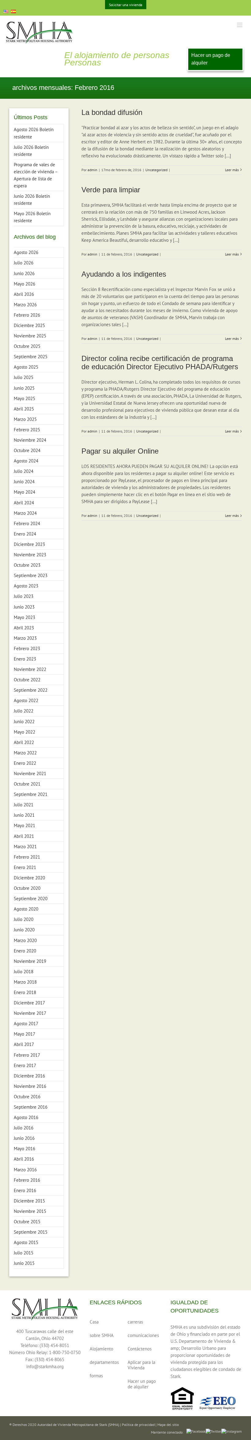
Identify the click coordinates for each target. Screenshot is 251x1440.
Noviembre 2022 (30, 669)
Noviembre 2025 (30, 336)
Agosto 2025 (26, 367)
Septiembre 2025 (30, 356)
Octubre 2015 (27, 1222)
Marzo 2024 (25, 513)
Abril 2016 (24, 1159)
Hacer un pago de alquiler (210, 59)
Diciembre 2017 (29, 1003)
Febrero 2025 (27, 430)
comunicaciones (143, 1335)
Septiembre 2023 (30, 575)
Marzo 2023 (25, 638)
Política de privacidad (138, 1424)
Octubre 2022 (27, 680)
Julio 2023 (23, 596)
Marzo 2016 (25, 1170)
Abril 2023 (24, 628)
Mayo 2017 (24, 1034)
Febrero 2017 (27, 1055)
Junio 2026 (24, 273)
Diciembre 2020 (29, 878)
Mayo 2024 (24, 492)
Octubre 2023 (27, 565)
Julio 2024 (23, 471)
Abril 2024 (24, 503)
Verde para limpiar (110, 190)
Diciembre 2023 (29, 544)
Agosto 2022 (26, 700)
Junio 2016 (24, 1138)
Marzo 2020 (25, 940)
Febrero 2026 (27, 315)
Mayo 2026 (24, 284)
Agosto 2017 (26, 1023)
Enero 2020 (25, 951)
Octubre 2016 (27, 1096)
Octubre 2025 (27, 346)
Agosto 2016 (26, 1117)
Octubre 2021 (27, 784)
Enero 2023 (25, 659)
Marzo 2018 (25, 982)
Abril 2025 (24, 409)
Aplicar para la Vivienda (141, 1365)
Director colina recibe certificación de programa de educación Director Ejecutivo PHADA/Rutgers (159, 362)
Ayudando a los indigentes (123, 274)
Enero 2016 (25, 1190)
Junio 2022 (24, 721)
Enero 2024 (25, 534)
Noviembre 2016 (30, 1086)
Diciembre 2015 (29, 1201)
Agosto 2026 (26, 252)
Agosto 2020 (26, 909)
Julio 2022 (23, 711)
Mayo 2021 (24, 825)
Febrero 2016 (27, 1180)
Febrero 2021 (27, 857)
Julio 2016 (23, 1128)
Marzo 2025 (25, 419)
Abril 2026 (24, 294)
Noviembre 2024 (30, 440)
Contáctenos (140, 1349)
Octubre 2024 (27, 450)
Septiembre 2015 (30, 1232)
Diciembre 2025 (29, 325)
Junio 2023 (24, 607)
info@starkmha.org (45, 1366)
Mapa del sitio (168, 1424)
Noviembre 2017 (30, 1013)
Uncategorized (156, 170)
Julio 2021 (23, 805)
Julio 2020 (23, 919)
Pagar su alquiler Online (120, 451)
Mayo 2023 (24, 617)
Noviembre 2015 (30, 1211)
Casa (94, 1322)
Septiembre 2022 (30, 690)
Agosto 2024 (26, 461)
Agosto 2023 (26, 586)
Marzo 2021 (25, 846)
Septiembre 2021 (30, 794)
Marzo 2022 (25, 753)
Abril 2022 (24, 742)
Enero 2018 (25, 992)
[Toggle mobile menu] (240, 25)
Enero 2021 (25, 867)
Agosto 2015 (26, 1242)
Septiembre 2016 (30, 1107)
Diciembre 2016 (29, 1076)
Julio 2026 (23, 263)
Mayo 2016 (24, 1148)
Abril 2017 (24, 1044)
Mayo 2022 (24, 732)
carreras (135, 1322)
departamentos (104, 1362)
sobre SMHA (102, 1335)
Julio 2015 (23, 1253)
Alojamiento (101, 1349)
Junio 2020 (24, 930)
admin (92, 170)
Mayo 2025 (24, 398)
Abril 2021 (24, 836)
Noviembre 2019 (30, 961)
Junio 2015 (24, 1263)
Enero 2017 (25, 1065)
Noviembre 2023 (30, 555)
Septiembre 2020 (30, 898)
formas (96, 1376)
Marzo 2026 (25, 305)
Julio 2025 (23, 377)
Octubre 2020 (27, 888)
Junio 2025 (24, 388)
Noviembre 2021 (30, 773)
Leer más (232, 170)
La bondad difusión (111, 112)
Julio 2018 (23, 971)
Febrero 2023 (27, 648)
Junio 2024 (24, 481)
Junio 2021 (24, 815)
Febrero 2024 (27, 523)
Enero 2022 (25, 763)
